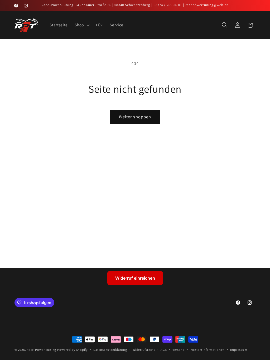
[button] (81, 25)
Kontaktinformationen (207, 350)
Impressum (238, 350)
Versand (178, 350)
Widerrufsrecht (144, 350)
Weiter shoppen (135, 117)
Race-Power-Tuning (41, 350)
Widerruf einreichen (135, 278)
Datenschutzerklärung (110, 350)
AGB (164, 350)
